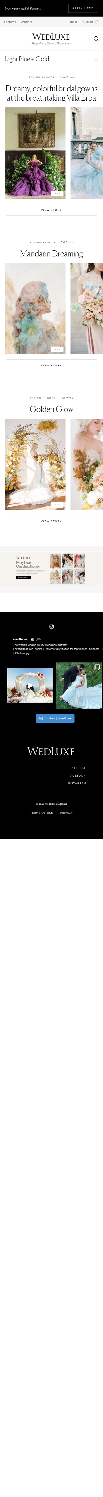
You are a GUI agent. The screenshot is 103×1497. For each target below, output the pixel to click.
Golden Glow (51, 409)
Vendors (26, 22)
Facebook (77, 775)
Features (10, 22)
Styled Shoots (41, 77)
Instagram (77, 783)
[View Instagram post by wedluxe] (49, 704)
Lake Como (67, 77)
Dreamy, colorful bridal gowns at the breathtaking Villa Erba (52, 93)
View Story (51, 210)
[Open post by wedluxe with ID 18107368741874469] (30, 685)
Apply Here (83, 8)
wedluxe (30, 666)
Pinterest (77, 768)
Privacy (66, 812)
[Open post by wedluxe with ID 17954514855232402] (79, 685)
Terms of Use (41, 812)
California (67, 242)
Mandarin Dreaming (51, 253)
